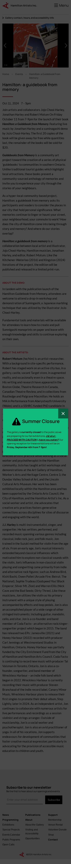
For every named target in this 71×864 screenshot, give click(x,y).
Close (63, 413)
